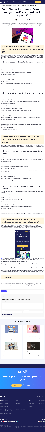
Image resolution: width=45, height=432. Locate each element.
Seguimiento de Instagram (4, 403)
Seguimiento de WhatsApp (4, 406)
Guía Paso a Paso (31, 407)
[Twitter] (39, 396)
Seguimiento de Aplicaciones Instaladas (6, 409)
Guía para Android (41, 403)
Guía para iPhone (41, 402)
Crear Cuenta (18, 402)
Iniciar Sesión (18, 403)
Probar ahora (38, 2)
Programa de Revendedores (20, 409)
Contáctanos (40, 409)
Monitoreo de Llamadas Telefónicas (5, 412)
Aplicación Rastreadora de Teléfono (5, 413)
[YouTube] (42, 396)
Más (23, 427)
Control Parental (31, 403)
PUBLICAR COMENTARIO (7, 314)
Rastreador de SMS (3, 402)
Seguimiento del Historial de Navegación (6, 410)
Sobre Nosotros (40, 407)
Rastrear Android (31, 406)
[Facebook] (37, 396)
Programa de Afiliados (19, 407)
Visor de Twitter (2, 407)
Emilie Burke (19, 19)
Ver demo (28, 385)
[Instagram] (44, 396)
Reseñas (30, 402)
